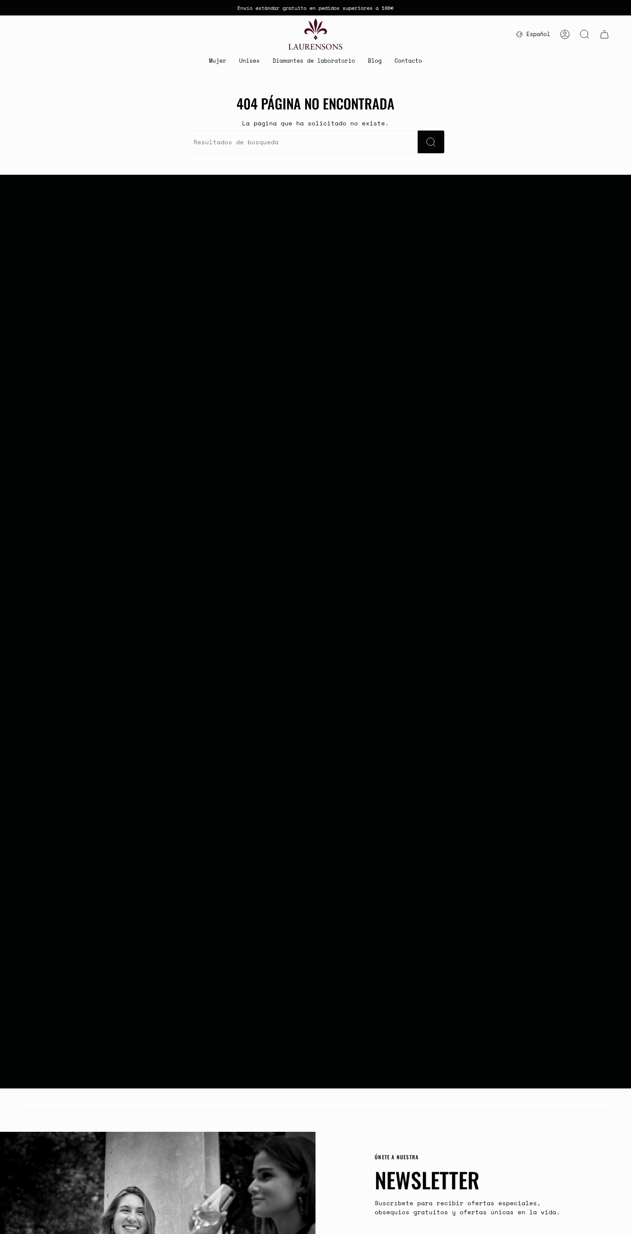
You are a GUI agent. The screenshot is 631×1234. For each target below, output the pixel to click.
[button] (218, 61)
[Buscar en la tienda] (431, 142)
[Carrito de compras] (604, 34)
